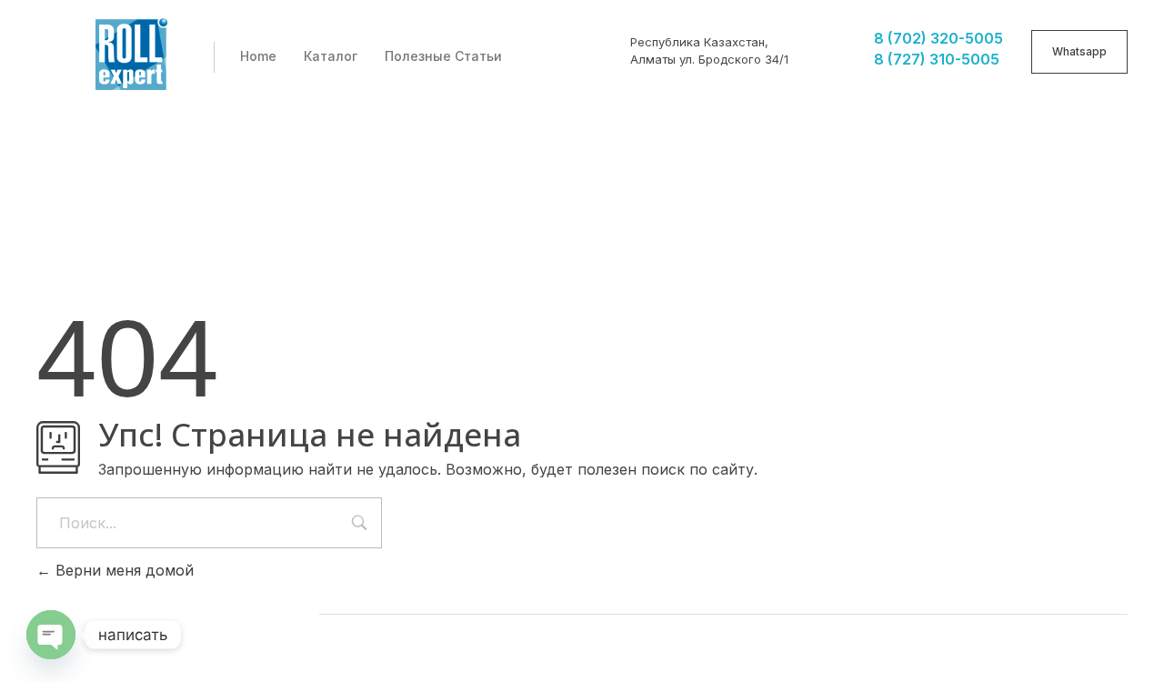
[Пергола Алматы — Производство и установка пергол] (131, 54)
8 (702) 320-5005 (938, 38)
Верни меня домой (122, 570)
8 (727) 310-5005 (936, 59)
